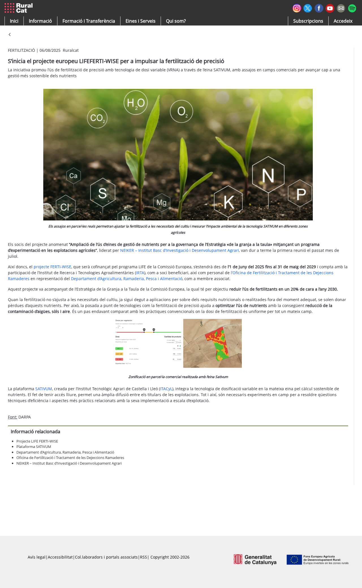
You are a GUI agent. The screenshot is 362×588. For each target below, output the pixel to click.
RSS (143, 557)
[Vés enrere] (9, 35)
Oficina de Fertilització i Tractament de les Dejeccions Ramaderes (70, 457)
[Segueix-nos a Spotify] (352, 7)
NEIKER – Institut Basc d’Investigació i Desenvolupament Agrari (179, 250)
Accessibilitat (60, 557)
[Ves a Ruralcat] (20, 8)
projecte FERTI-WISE (52, 266)
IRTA (140, 272)
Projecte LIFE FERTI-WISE (37, 441)
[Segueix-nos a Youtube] (330, 7)
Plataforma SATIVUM (33, 446)
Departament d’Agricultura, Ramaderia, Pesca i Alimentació (126, 278)
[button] (14, 20)
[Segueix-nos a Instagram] (296, 7)
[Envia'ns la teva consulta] (341, 7)
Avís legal (37, 557)
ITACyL (166, 388)
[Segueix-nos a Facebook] (318, 7)
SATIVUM (43, 388)
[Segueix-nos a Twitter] (307, 7)
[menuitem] (88, 20)
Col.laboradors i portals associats (106, 557)
